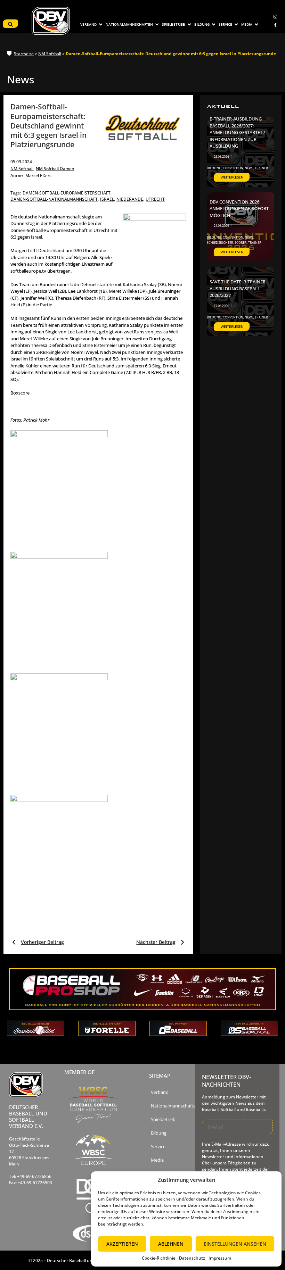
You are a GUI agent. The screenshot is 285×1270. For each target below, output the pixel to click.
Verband (160, 1092)
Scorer (241, 242)
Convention (233, 168)
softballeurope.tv (28, 271)
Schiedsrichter (220, 242)
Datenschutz (192, 1258)
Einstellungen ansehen (235, 1243)
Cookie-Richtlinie (159, 1258)
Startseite (24, 54)
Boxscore (20, 393)
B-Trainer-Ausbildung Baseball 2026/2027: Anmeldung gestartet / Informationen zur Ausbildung (237, 132)
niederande (130, 199)
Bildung (214, 168)
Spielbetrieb (163, 1119)
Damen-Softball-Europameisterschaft (67, 193)
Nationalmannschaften (174, 1106)
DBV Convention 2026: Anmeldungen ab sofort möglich (239, 208)
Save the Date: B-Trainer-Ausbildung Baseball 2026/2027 (238, 288)
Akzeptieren (122, 1243)
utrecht (155, 199)
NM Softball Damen (55, 169)
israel (107, 199)
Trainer (261, 168)
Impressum (220, 1258)
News (249, 168)
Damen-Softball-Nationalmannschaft (54, 199)
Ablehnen (171, 1243)
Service (158, 1146)
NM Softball (49, 54)
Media (157, 1160)
